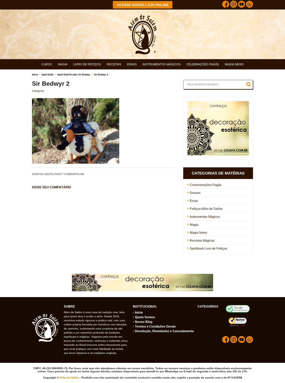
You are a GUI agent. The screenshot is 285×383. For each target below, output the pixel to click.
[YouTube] (241, 5)
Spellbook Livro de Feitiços (208, 248)
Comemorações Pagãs (205, 185)
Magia (62, 64)
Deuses (195, 193)
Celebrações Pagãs (203, 64)
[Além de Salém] (143, 15)
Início (35, 74)
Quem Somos (145, 317)
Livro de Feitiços (87, 64)
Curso (46, 64)
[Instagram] (233, 5)
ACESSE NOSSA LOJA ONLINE (142, 5)
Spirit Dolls (47, 74)
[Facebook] (225, 5)
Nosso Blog (143, 321)
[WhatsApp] (249, 5)
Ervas (132, 64)
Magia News (234, 64)
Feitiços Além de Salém (206, 208)
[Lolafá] (218, 102)
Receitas (114, 64)
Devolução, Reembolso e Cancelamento (164, 331)
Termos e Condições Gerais (155, 326)
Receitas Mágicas (202, 240)
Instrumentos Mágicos (161, 64)
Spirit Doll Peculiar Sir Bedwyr (73, 74)
